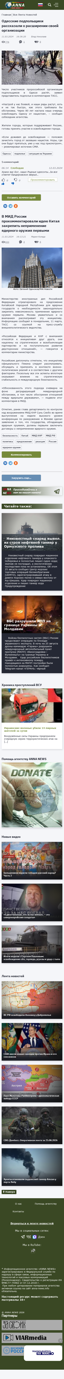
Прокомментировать (43, 179)
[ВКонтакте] (5, 206)
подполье (19, 153)
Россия (52, 441)
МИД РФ (50, 435)
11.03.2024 (14, 36)
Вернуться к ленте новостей (32, 1223)
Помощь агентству (46, 1203)
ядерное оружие (12, 447)
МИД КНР (37, 435)
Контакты (18, 1211)
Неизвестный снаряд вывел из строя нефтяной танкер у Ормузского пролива (31, 542)
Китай (24, 435)
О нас (18, 1203)
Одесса (7, 153)
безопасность (10, 435)
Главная (6, 14)
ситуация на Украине (40, 153)
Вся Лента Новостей (25, 14)
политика (8, 441)
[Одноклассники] (16, 206)
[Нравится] (3, 183)
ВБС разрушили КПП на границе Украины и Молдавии (27, 625)
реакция (40, 441)
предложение (24, 441)
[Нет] (12, 183)
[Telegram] (10, 206)
